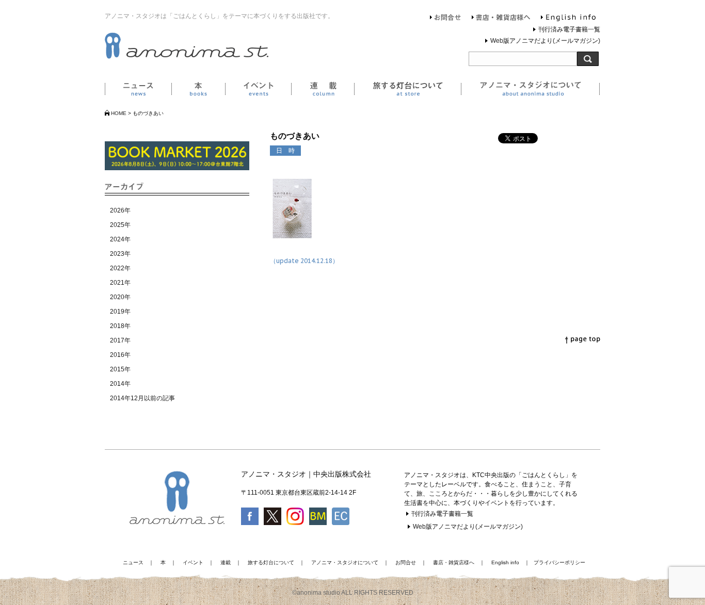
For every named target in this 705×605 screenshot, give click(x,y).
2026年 (120, 210)
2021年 (120, 282)
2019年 (120, 311)
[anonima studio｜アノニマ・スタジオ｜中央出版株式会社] (186, 56)
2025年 (120, 224)
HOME (118, 113)
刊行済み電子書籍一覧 (569, 29)
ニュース (138, 91)
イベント (258, 91)
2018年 (120, 326)
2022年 (120, 268)
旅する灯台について (407, 91)
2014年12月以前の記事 (142, 398)
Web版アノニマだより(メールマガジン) (545, 40)
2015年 (120, 369)
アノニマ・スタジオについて (530, 91)
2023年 (120, 253)
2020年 (120, 297)
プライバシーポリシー (559, 562)
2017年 (120, 340)
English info (568, 18)
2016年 (120, 354)
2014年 (120, 383)
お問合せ (445, 18)
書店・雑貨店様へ (501, 18)
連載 (322, 91)
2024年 (120, 239)
